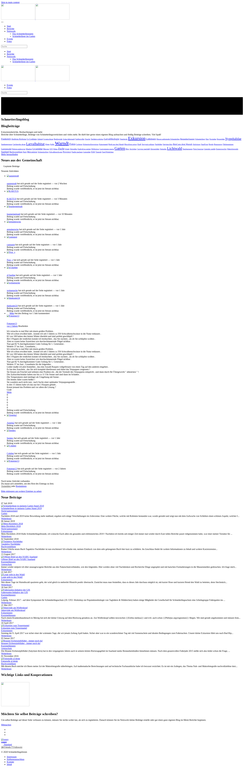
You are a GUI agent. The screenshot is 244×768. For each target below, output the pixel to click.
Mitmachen (6, 725)
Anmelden (6, 486)
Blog (127, 149)
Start (9, 26)
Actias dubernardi (69, 139)
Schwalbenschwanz (55, 152)
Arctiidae (133, 149)
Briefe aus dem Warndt (116, 144)
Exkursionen (6, 531)
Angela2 (10, 423)
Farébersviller (79, 139)
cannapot (11, 244)
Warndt (62, 143)
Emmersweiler (221, 149)
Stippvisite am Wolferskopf (13, 610)
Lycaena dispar (48, 139)
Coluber (10, 453)
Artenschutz (6, 564)
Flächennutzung (228, 144)
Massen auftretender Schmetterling (168, 139)
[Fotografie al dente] (10, 658)
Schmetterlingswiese (91, 144)
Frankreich (6, 139)
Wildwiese (95, 149)
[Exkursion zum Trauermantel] (15, 625)
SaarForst (204, 144)
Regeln (211, 144)
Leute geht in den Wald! (12, 577)
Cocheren (79, 144)
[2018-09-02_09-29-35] (12, 541)
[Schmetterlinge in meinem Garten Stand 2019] (22, 506)
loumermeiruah (13, 214)
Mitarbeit (29, 149)
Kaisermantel (103, 144)
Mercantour (32, 152)
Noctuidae (212, 139)
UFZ (51, 149)
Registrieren (21, 486)
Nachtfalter (158, 144)
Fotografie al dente (9, 661)
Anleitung (197, 144)
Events (10, 39)
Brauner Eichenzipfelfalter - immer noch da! (20, 643)
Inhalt (9, 764)
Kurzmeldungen (8, 562)
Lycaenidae (37, 149)
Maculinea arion (130, 144)
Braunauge (218, 144)
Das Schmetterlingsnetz (22, 34)
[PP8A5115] (15, 590)
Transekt (98, 152)
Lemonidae (87, 152)
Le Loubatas (32, 139)
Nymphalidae (233, 138)
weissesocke (12, 290)
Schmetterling (43, 152)
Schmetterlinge (200, 139)
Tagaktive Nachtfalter (10, 544)
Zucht (61, 148)
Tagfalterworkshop (97, 139)
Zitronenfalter (154, 149)
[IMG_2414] (19, 557)
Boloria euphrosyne (18, 149)
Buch (25, 152)
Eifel (93, 152)
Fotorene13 (12, 323)
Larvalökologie (111, 139)
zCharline (11, 275)
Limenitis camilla (209, 149)
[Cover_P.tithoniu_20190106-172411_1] (12, 523)
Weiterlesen (6, 518)
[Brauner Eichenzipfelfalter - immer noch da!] (22, 641)
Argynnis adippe (148, 144)
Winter (47, 144)
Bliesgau (46, 149)
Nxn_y (10, 260)
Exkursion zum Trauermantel (14, 628)
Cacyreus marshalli (143, 149)
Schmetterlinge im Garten (23, 36)
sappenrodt (12, 183)
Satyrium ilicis (167, 144)
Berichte (10, 28)
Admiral (40, 139)
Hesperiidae (221, 139)
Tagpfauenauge (188, 149)
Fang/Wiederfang (108, 152)
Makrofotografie (232, 149)
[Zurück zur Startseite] (35, 19)
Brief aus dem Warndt (182, 144)
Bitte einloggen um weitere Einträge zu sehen (21, 491)
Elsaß (139, 144)
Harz (207, 139)
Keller (52, 144)
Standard (7, 744)
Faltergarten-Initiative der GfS (14, 592)
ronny (4, 742)
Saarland (5, 152)
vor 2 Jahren (12, 326)
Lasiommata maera (107, 149)
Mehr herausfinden (9, 154)
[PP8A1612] (14, 607)
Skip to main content (10, 2)
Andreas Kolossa (18, 139)
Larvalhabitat (35, 144)
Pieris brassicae (198, 149)
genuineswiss (13, 229)
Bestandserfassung (187, 139)
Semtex (10, 438)
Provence (67, 152)
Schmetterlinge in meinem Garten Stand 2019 (21, 508)
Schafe (67, 149)
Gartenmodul (6, 149)
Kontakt (10, 762)
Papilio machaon (77, 152)
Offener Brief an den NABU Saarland (18, 559)
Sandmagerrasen (6, 144)
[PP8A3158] (13, 574)
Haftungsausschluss (15, 759)
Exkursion (136, 138)
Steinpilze (163, 149)
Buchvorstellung (15, 152)
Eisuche (87, 139)
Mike (12, 313)
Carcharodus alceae (19, 144)
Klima (55, 149)
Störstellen (73, 149)
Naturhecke (124, 139)
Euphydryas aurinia (84, 149)
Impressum (12, 757)
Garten (120, 148)
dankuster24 (12, 306)
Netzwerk (11, 31)
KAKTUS (11, 199)
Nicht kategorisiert (9, 511)
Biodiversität (58, 139)
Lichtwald (174, 148)
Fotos (9, 41)
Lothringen (151, 139)
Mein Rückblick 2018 (11, 526)
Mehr (9, 392)
